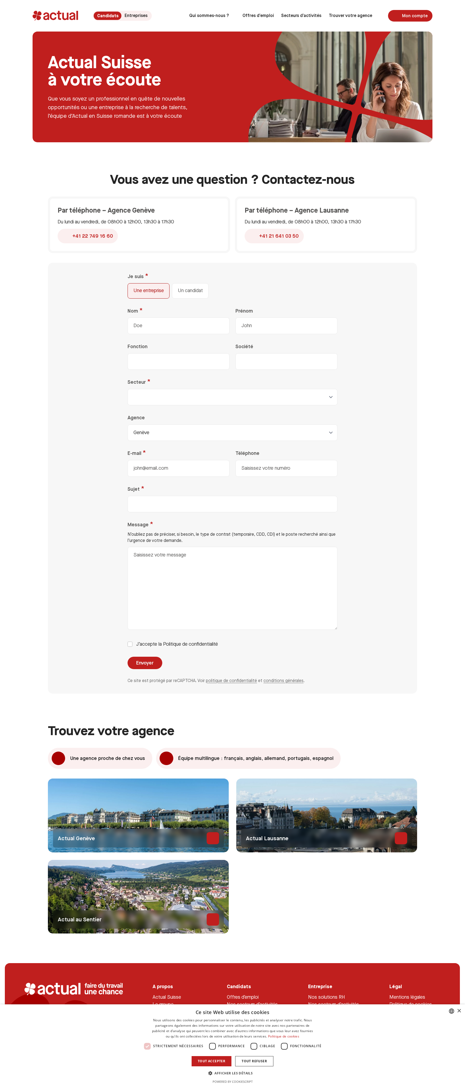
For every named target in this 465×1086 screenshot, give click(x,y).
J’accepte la (177, 644)
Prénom (244, 311)
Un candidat (190, 290)
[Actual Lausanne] (326, 815)
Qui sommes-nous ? (209, 15)
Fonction (137, 346)
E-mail (135, 453)
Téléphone (247, 453)
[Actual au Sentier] (138, 897)
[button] (232, 1073)
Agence (136, 417)
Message (139, 524)
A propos (163, 986)
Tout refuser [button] (254, 1061)
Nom (133, 311)
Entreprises (136, 15)
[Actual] (55, 15)
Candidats (107, 15)
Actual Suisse (167, 997)
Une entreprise (148, 290)
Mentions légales (407, 997)
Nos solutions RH (326, 997)
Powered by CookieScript (233, 1082)
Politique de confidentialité (190, 644)
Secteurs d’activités (301, 15)
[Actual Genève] (138, 815)
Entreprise (320, 986)
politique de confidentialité (231, 680)
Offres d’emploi (258, 15)
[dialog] (232, 1045)
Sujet (134, 489)
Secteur (137, 382)
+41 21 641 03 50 (279, 236)
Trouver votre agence (350, 15)
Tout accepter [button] (211, 1061)
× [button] (459, 1011)
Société (244, 346)
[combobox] (451, 1011)
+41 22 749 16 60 (92, 236)
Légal (396, 986)
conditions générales (283, 680)
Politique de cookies (283, 1036)
